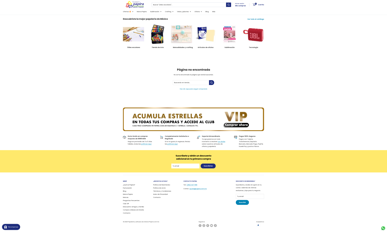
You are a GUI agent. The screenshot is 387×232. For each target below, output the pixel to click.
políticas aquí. (146, 144)
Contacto (126, 213)
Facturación (127, 188)
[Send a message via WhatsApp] (383, 228)
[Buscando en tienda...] (211, 82)
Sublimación (154, 11)
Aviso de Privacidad (160, 194)
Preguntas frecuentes (131, 200)
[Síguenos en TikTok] (215, 225)
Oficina (197, 11)
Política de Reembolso (161, 185)
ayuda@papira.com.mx (198, 189)
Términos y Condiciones (162, 191)
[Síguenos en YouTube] (211, 225)
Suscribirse (208, 166)
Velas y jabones (183, 11)
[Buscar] (228, 5)
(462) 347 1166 (192, 185)
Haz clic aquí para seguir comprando (193, 89)
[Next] (264, 35)
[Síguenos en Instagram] (203, 225)
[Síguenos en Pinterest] (207, 225)
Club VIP (126, 204)
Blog (207, 11)
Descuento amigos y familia (133, 207)
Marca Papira (142, 11)
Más (213, 11)
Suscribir (242, 202)
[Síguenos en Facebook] (200, 225)
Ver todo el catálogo (255, 19)
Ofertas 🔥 (127, 11)
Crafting (168, 11)
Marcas (125, 197)
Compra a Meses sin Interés (133, 210)
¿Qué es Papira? (129, 185)
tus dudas (221, 141)
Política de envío (159, 188)
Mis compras (240, 6)
